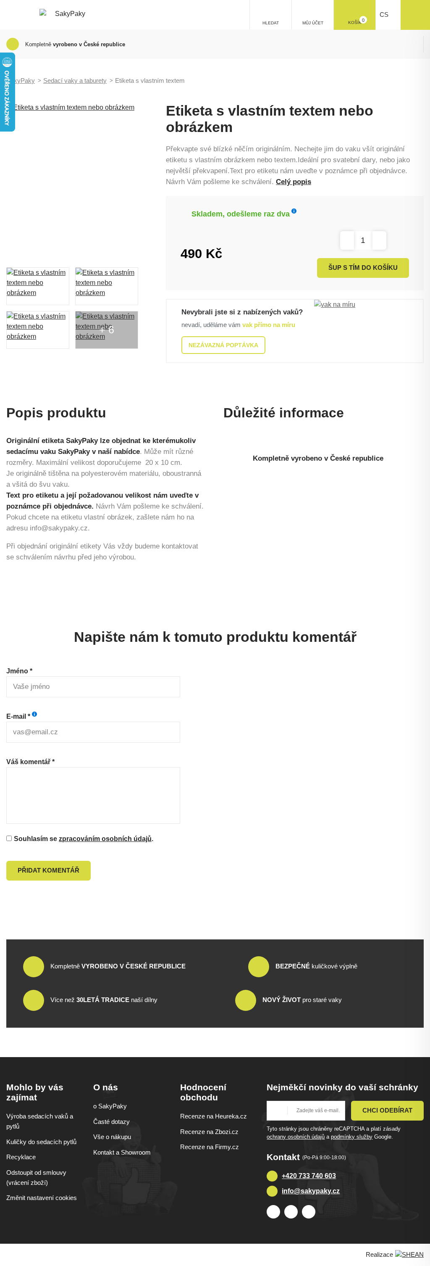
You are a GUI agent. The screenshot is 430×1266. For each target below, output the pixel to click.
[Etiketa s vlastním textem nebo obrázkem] (84, 180)
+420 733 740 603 (309, 1175)
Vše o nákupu (112, 1136)
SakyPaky (20, 80)
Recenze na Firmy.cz (209, 1146)
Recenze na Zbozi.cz (209, 1131)
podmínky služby (351, 1137)
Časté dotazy (111, 1121)
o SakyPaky (110, 1106)
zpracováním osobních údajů (105, 838)
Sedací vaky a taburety (75, 80)
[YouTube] (308, 1212)
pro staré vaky (302, 999)
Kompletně (118, 966)
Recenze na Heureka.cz (213, 1116)
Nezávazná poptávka (223, 345)
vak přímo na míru (268, 324)
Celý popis (293, 182)
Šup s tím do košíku (363, 267)
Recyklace (21, 1156)
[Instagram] (291, 1212)
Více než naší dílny (103, 999)
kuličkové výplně (316, 966)
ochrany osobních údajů (296, 1137)
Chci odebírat (387, 1110)
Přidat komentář (48, 870)
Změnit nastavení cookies (41, 1197)
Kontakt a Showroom (122, 1152)
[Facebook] (273, 1212)
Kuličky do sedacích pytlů (41, 1141)
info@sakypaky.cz (311, 1191)
